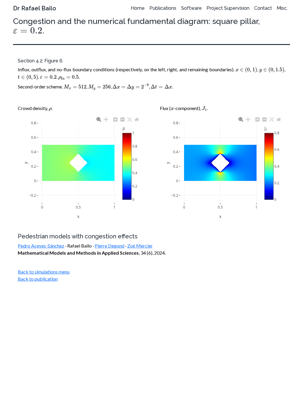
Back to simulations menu (44, 271)
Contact (263, 8)
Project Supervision (228, 8)
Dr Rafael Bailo (34, 8)
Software (191, 8)
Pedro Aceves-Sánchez (41, 245)
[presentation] (27, 30)
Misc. (282, 8)
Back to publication (38, 279)
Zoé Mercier (140, 245)
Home (138, 8)
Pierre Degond (109, 245)
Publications (162, 8)
